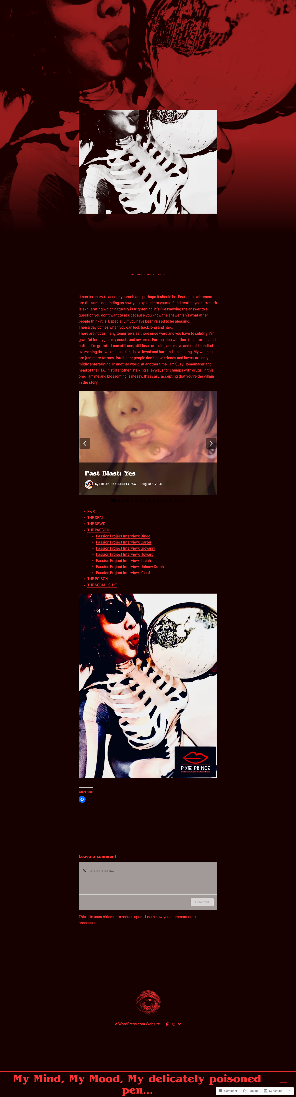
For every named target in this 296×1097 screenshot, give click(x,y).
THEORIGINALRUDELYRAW (118, 484)
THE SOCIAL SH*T (102, 585)
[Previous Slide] (85, 443)
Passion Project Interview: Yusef (123, 573)
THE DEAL (95, 518)
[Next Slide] (211, 443)
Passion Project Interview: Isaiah (123, 561)
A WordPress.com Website (137, 1024)
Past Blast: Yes (110, 473)
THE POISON (97, 579)
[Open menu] (283, 1084)
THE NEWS (96, 524)
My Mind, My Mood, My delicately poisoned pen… (137, 1084)
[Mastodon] (167, 1024)
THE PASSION (98, 530)
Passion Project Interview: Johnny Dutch (130, 567)
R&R (91, 512)
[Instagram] (173, 1024)
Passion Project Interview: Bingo (123, 536)
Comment (202, 902)
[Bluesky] (179, 1024)
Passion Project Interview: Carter (123, 542)
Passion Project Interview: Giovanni (125, 548)
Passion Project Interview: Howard (124, 554)
